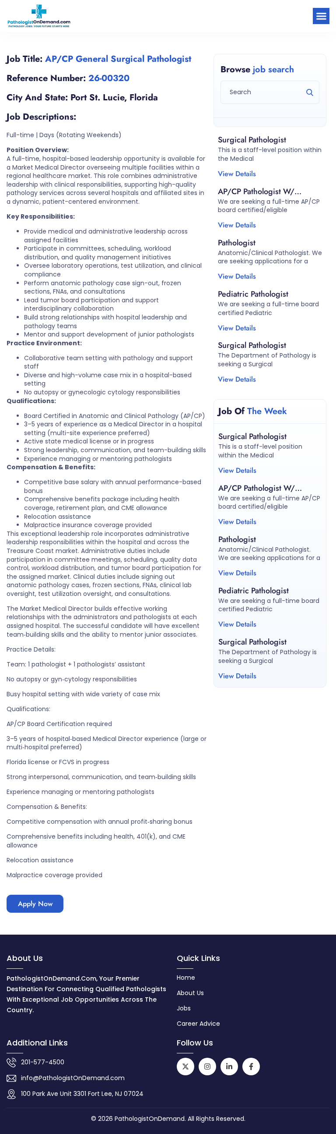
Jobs (184, 1008)
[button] (321, 16)
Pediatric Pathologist (253, 294)
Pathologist (237, 242)
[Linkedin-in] (229, 1066)
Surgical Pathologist (252, 139)
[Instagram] (207, 1066)
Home (186, 977)
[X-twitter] (185, 1066)
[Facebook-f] (251, 1066)
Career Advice (198, 1023)
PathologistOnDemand (150, 1118)
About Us (190, 993)
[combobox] (269, 92)
